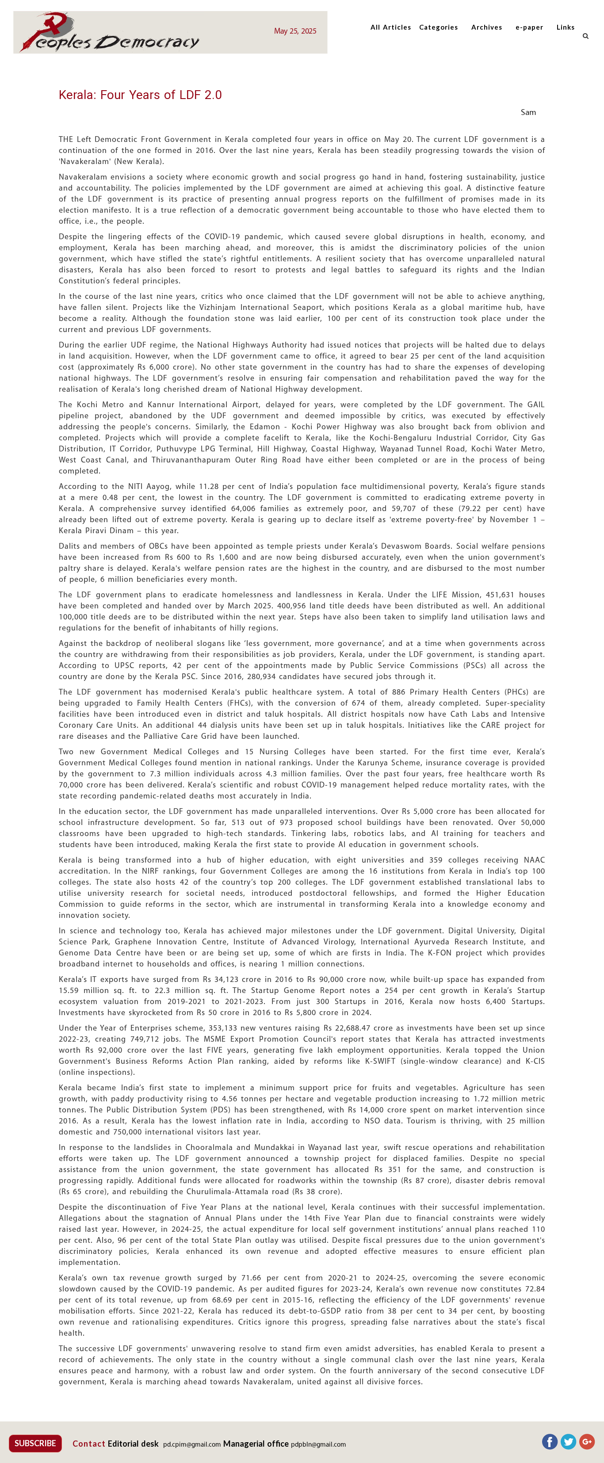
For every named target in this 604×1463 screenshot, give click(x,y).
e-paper (529, 27)
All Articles (391, 27)
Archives (486, 27)
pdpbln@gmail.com (318, 1445)
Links (566, 27)
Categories (438, 27)
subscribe (35, 1443)
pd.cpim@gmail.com (192, 1445)
